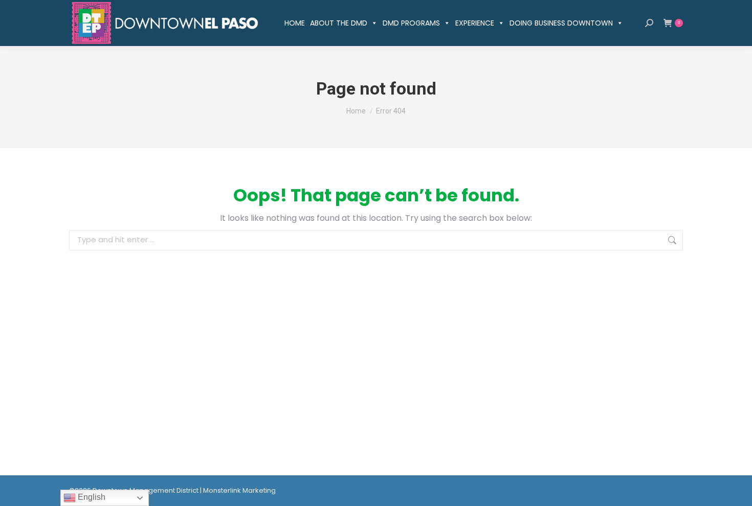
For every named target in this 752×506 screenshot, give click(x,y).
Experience (474, 23)
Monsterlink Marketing (239, 490)
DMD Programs (411, 23)
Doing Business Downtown (561, 23)
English (90, 497)
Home (294, 23)
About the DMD (338, 23)
